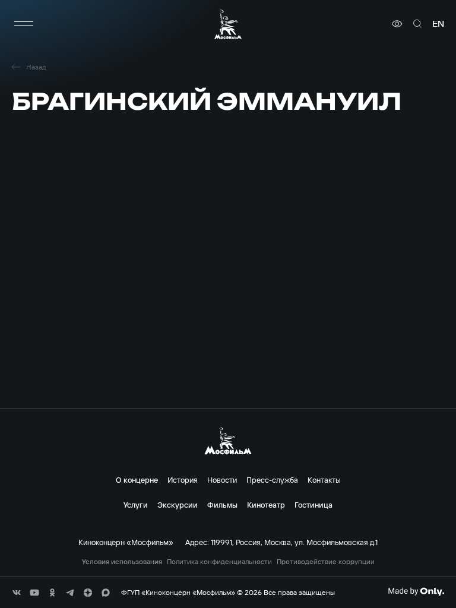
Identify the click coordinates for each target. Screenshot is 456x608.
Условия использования (122, 562)
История (182, 479)
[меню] (24, 24)
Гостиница (313, 504)
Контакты (324, 479)
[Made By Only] (416, 591)
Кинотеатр (266, 504)
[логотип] (228, 24)
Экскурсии (177, 504)
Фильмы (222, 504)
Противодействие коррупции (326, 562)
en (438, 23)
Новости (222, 479)
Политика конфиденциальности (219, 562)
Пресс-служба (272, 479)
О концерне (137, 479)
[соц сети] (16, 592)
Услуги (136, 504)
